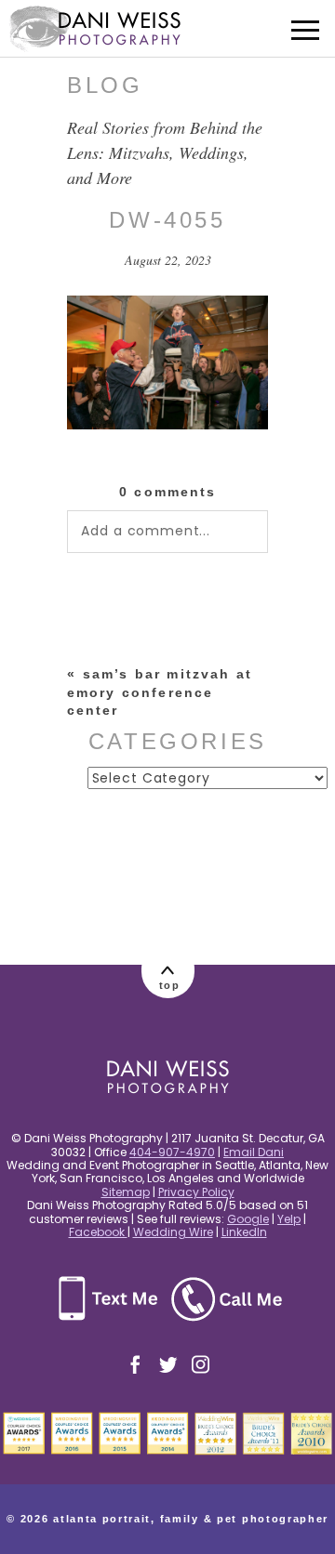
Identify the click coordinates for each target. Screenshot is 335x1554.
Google (248, 1219)
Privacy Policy (196, 1192)
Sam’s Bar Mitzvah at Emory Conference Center (159, 692)
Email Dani (253, 1152)
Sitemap (125, 1192)
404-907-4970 (172, 1152)
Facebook (98, 1232)
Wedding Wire (173, 1232)
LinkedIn (244, 1232)
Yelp (289, 1219)
